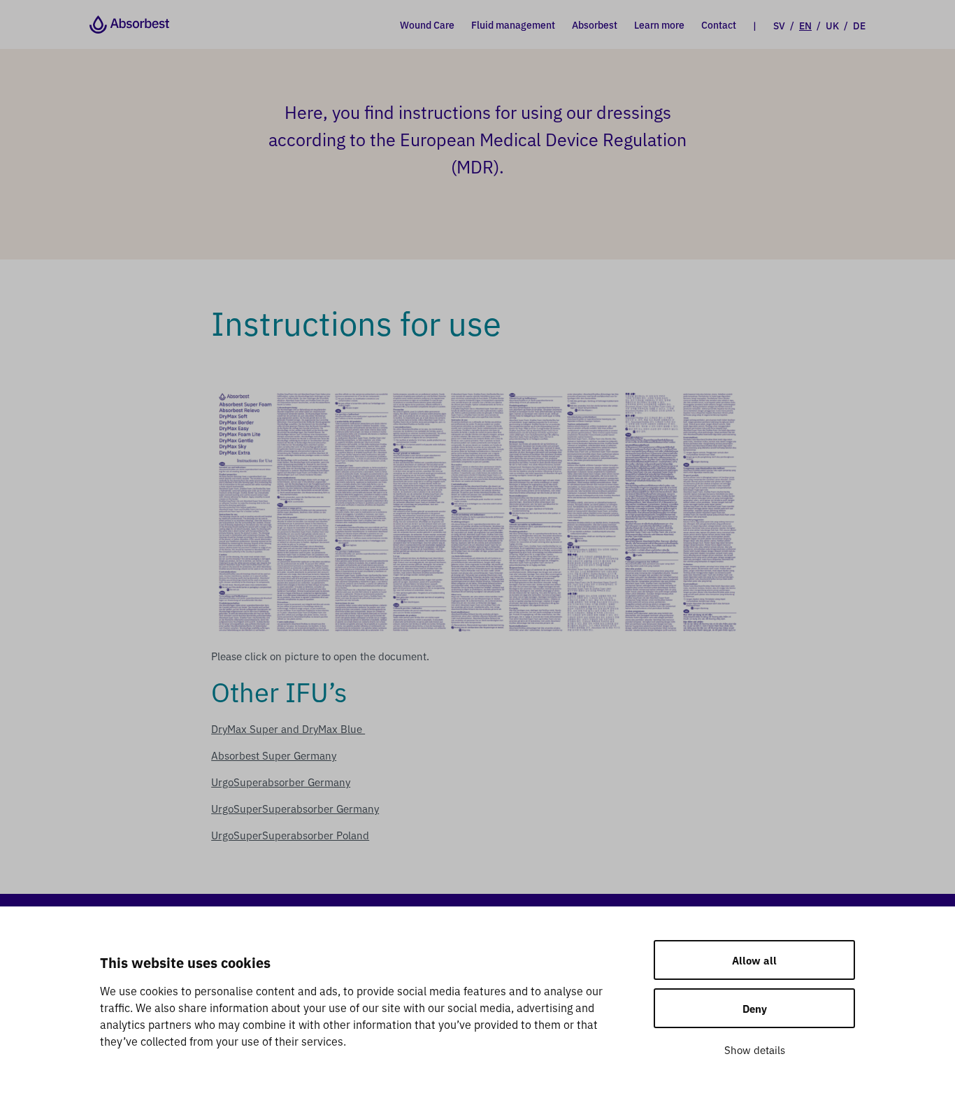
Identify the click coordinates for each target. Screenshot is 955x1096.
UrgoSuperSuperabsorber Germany (295, 808)
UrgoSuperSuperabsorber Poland (290, 834)
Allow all (754, 960)
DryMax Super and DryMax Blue (288, 728)
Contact (718, 24)
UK (832, 25)
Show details (754, 1049)
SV (779, 25)
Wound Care (427, 24)
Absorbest (594, 24)
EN (805, 25)
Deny (754, 1008)
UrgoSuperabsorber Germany (280, 781)
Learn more (659, 24)
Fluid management (513, 24)
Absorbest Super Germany (273, 755)
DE (859, 25)
